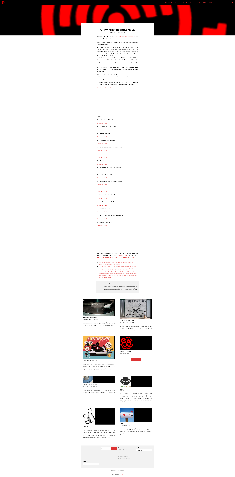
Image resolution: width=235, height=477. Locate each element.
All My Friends (113, 266)
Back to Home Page (136, 359)
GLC (127, 269)
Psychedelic (101, 264)
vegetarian (121, 275)
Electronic (109, 262)
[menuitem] (169, 2)
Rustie (123, 273)
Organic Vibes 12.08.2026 (123, 451)
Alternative (100, 262)
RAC (128, 271)
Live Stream (198, 2)
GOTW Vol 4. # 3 (121, 454)
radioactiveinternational (104, 273)
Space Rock (115, 264)
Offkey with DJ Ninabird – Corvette (124, 458)
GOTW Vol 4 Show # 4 (122, 449)
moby (104, 271)
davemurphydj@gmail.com (127, 257)
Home (187, 2)
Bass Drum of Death (121, 266)
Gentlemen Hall (121, 269)
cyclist (133, 268)
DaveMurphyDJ (105, 269)
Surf (119, 264)
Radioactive (106, 264)
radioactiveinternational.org (115, 273)
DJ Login (192, 2)
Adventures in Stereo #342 (123, 456)
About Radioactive (169, 2)
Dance (105, 262)
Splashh (109, 275)
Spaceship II (104, 275)
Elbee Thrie (112, 269)
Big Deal (120, 268)
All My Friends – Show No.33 (104, 87)
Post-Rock (130, 262)
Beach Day (128, 266)
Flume (116, 269)
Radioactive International (119, 470)
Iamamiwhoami (131, 269)
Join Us (182, 2)
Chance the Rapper (127, 268)
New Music (125, 262)
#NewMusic (107, 266)
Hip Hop (118, 262)
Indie (121, 262)
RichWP (121, 474)
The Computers (115, 275)
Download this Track (102, 123)
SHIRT (100, 275)
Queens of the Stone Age (120, 271)
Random (210, 2)
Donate (177, 2)
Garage (113, 262)
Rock (111, 264)
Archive (205, 2)
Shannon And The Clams (131, 273)
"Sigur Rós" (101, 266)
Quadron (113, 271)
